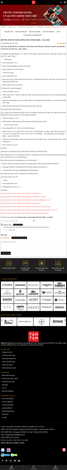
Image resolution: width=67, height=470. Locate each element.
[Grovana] (46, 300)
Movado (9, 443)
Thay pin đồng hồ (7, 401)
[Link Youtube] (6, 461)
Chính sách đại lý (7, 365)
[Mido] (7, 307)
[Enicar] (20, 307)
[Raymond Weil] (46, 307)
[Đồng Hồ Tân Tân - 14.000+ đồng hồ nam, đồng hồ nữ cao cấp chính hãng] (33, 2)
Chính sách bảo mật (8, 381)
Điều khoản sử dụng (8, 375)
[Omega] (7, 292)
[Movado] (20, 285)
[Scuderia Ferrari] (20, 292)
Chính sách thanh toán (9, 358)
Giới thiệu (5, 385)
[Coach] (59, 292)
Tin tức (4, 388)
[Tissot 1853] (59, 285)
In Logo (4, 417)
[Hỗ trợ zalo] (2, 450)
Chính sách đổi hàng (8, 361)
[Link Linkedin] (19, 461)
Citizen (3, 443)
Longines (16, 443)
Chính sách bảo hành (8, 355)
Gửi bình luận (6, 253)
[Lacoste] (33, 292)
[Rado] (7, 300)
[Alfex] (33, 300)
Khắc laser (5, 414)
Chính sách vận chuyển (9, 368)
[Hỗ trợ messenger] (8, 450)
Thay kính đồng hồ (7, 405)
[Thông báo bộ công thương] (5, 456)
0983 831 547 (10, 437)
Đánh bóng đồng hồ (8, 411)
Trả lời (5, 230)
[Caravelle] (59, 300)
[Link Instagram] (11, 461)
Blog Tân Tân (9, 31)
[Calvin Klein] (20, 300)
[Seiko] (59, 307)
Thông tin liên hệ (7, 352)
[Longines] (46, 285)
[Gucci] (33, 307)
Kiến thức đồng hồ (21, 31)
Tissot (22, 443)
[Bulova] (33, 285)
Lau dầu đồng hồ (7, 408)
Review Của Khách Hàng (10, 378)
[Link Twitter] (15, 461)
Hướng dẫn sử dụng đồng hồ (33, 35)
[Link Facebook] (2, 461)
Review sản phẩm (34, 31)
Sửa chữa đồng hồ (48, 31)
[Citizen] (7, 285)
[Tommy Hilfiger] (46, 292)
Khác (58, 31)
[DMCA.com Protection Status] (13, 456)
